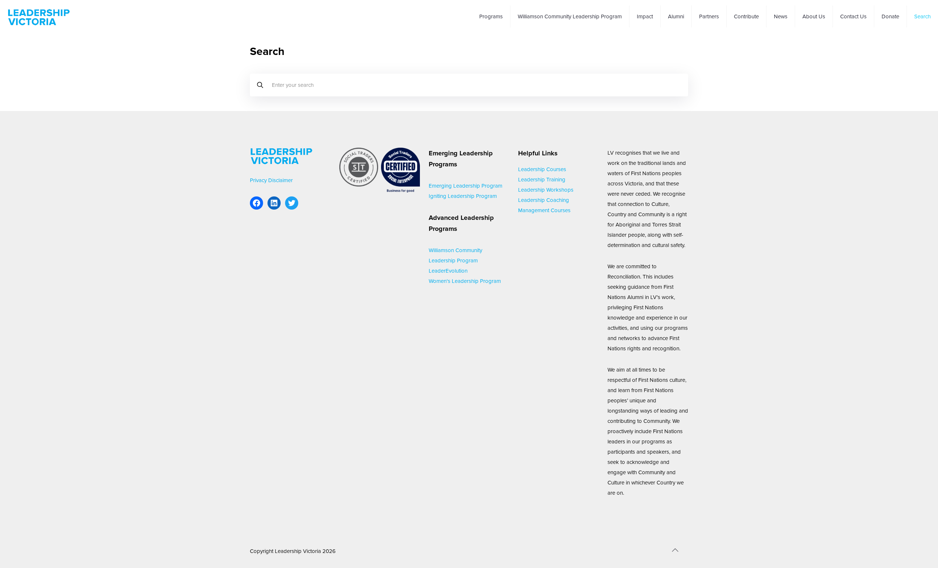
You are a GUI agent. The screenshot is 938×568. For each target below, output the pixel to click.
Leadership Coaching (543, 200)
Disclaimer (280, 180)
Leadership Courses (542, 169)
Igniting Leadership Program (463, 196)
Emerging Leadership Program (465, 185)
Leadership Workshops (545, 190)
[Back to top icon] (675, 550)
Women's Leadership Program (465, 281)
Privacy (258, 180)
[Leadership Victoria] (38, 16)
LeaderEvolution (448, 271)
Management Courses (544, 210)
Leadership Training (541, 179)
